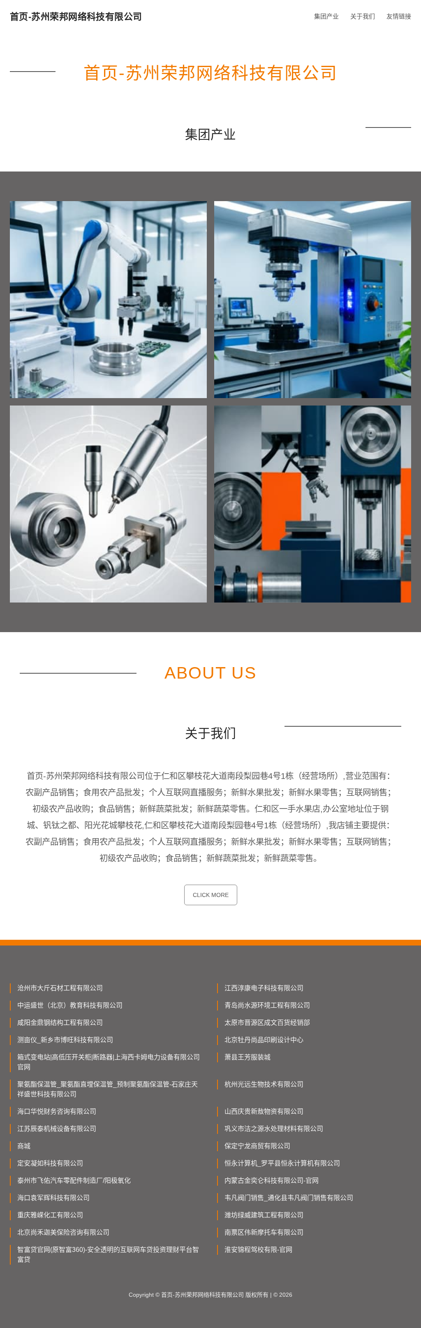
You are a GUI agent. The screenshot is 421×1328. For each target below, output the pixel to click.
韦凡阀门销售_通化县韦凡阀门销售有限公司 (288, 1197)
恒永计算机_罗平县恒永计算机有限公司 (282, 1163)
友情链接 (398, 16)
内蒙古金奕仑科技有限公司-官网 (271, 1180)
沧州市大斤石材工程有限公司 (60, 988)
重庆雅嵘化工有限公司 (50, 1215)
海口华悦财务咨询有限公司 (56, 1111)
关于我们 (362, 16)
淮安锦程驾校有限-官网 (258, 1249)
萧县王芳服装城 (247, 1057)
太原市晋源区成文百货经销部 (267, 1022)
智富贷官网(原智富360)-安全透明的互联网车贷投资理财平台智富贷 (108, 1254)
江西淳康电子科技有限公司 (263, 988)
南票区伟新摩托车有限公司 (263, 1232)
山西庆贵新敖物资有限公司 (263, 1111)
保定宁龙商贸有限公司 (257, 1146)
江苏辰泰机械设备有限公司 (56, 1128)
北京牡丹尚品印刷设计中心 (263, 1039)
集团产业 (326, 16)
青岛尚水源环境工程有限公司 (267, 1005)
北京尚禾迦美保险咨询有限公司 (63, 1232)
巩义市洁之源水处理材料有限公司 (273, 1128)
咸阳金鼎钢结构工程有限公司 (60, 1022)
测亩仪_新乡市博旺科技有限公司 (65, 1039)
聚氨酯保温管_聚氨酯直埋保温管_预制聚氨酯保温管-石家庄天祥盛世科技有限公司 (107, 1089)
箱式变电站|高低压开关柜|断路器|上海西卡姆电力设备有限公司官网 (108, 1062)
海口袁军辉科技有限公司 (53, 1197)
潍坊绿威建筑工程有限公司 (263, 1215)
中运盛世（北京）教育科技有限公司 (70, 1005)
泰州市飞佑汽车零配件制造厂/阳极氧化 (74, 1180)
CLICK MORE (211, 895)
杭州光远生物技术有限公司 (263, 1084)
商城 (23, 1146)
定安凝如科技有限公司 (50, 1163)
